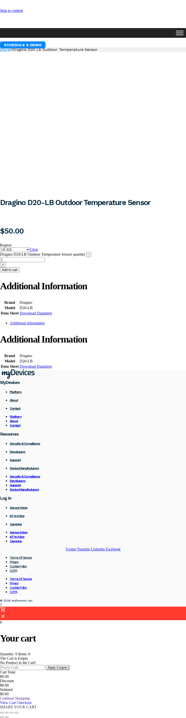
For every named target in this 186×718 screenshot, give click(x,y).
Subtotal (6, 689)
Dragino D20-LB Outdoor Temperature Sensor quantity (42, 254)
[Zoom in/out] (2, 712)
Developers (17, 452)
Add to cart (9, 270)
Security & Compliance (25, 443)
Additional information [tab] (27, 323)
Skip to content (11, 10)
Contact (15, 408)
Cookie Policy (18, 566)
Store (5, 49)
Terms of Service (21, 557)
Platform (16, 392)
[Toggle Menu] (180, 33)
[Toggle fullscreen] (7, 712)
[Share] (12, 712)
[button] (23, 44)
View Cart (8, 703)
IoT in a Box (17, 516)
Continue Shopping (15, 698)
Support (15, 460)
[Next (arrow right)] (7, 717)
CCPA (13, 571)
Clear (34, 249)
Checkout (24, 703)
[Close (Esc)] (16, 712)
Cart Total (7, 672)
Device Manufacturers (24, 468)
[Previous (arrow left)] (2, 717)
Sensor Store (18, 508)
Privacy (14, 562)
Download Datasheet (36, 313)
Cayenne (16, 524)
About (14, 400)
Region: (6, 245)
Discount (7, 681)
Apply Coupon (57, 667)
